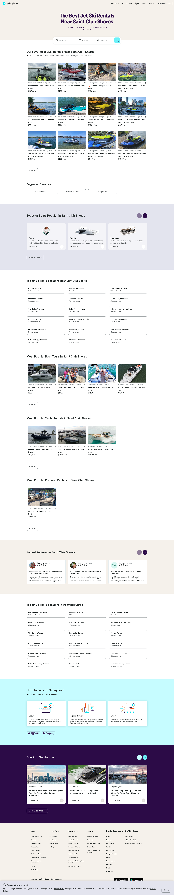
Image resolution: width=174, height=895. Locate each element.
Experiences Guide (93, 843)
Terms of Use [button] (59, 889)
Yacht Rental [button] (72, 854)
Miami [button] (108, 836)
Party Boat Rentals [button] (74, 866)
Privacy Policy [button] (35, 850)
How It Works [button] (54, 836)
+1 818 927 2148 (130, 840)
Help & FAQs (129, 836)
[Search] (117, 40)
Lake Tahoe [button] (110, 843)
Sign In (151, 4)
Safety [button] (52, 847)
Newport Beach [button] (111, 854)
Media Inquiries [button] (36, 843)
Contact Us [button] (34, 870)
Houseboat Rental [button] (74, 847)
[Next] (145, 215)
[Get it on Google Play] (48, 733)
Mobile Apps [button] (54, 843)
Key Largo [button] (109, 864)
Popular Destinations (114, 831)
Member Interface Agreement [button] (36, 862)
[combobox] (65, 40)
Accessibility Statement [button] (38, 857)
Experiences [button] (73, 831)
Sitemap (33, 866)
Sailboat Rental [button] (73, 857)
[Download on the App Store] (33, 733)
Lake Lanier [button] (110, 840)
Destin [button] (108, 868)
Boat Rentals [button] (72, 836)
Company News (92, 836)
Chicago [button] (109, 857)
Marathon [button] (109, 871)
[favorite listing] (55, 83)
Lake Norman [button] (110, 861)
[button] (126, 4)
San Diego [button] (109, 847)
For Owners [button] (53, 840)
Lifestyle (90, 840)
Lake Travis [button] (110, 850)
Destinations (91, 847)
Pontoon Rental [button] (73, 850)
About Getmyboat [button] (36, 836)
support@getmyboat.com (133, 843)
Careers (33, 840)
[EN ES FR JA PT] (137, 4)
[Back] (139, 215)
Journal (90, 831)
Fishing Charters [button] (73, 843)
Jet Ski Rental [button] (73, 840)
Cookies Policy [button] (36, 854)
